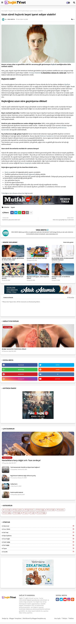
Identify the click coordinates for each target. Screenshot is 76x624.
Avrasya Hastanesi (35, 73)
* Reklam (71, 618)
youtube (57, 379)
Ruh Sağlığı (17, 513)
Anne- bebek (38, 529)
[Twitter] (16, 212)
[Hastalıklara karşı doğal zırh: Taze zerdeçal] (38, 444)
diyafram (67, 84)
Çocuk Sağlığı (42, 513)
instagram (21, 379)
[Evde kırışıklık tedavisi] (5, 494)
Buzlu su (7, 172)
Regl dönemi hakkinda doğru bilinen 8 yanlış (23, 475)
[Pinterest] (23, 212)
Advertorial (38, 526)
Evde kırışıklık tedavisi (16, 492)
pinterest (21, 374)
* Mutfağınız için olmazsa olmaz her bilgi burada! (17, 193)
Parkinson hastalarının (47, 136)
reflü (62, 125)
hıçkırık (53, 64)
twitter (58, 365)
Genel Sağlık (51, 510)
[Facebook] (12, 212)
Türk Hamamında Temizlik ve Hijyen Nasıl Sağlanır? (25, 467)
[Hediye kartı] (5, 486)
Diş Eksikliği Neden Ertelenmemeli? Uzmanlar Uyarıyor (63, 259)
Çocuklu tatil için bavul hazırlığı (37, 258)
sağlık (33, 513)
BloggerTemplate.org (39, 618)
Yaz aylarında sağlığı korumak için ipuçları (12, 277)
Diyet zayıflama (19, 510)
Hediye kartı (13, 484)
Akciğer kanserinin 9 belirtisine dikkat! (14, 349)
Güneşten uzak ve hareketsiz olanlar (61, 277)
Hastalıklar (61, 510)
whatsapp (21, 369)
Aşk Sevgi (38, 532)
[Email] (27, 212)
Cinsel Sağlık (7, 510)
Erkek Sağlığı (41, 510)
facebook (21, 365)
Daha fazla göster (68, 242)
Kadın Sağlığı (7, 513)
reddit (58, 369)
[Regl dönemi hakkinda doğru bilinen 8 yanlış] (5, 478)
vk (57, 374)
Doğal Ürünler (30, 510)
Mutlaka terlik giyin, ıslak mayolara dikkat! (38, 277)
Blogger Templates (15, 618)
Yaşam (11, 11)
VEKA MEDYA (41, 230)
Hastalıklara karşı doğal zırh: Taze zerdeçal (21, 460)
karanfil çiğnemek (29, 174)
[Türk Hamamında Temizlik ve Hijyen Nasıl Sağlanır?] (5, 469)
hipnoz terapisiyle (25, 163)
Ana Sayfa (4, 11)
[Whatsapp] (19, 212)
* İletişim (64, 618)
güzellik (38, 551)
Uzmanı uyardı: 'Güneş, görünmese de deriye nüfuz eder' (13, 259)
